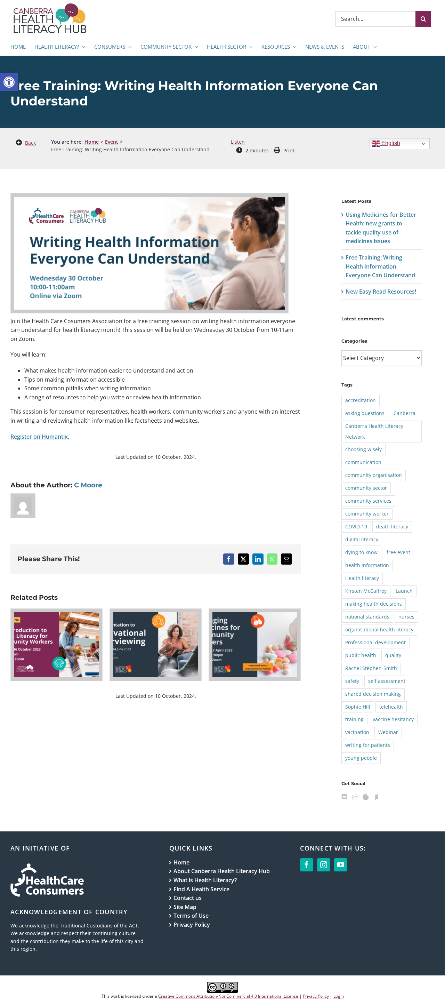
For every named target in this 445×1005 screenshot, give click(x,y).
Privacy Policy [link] (191, 924)
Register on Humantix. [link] (39, 436)
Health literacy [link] (362, 578)
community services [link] (368, 500)
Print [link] (288, 150)
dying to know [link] (361, 552)
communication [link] (363, 462)
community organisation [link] (373, 475)
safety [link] (352, 681)
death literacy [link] (392, 526)
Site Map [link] (184, 907)
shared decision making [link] (373, 694)
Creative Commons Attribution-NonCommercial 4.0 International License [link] (228, 996)
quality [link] (393, 655)
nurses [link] (406, 616)
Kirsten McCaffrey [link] (366, 591)
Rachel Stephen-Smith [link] (371, 668)
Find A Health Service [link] (201, 889)
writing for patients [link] (367, 745)
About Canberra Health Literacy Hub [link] (221, 871)
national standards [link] (367, 616)
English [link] (390, 143)
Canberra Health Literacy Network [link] (374, 431)
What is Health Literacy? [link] (205, 880)
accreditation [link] (360, 400)
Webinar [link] (388, 732)
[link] (9, 82)
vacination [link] (357, 732)
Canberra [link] (404, 413)
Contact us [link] (187, 898)
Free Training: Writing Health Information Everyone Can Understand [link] (380, 266)
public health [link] (360, 655)
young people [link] (361, 758)
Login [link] (338, 996)
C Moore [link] (88, 485)
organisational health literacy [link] (379, 629)
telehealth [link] (391, 706)
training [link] (354, 719)
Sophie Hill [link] (357, 706)
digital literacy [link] (361, 539)
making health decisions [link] (373, 603)
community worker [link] (367, 513)
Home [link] (181, 862)
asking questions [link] (365, 413)
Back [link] (30, 142)
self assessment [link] (386, 681)
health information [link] (367, 565)
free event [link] (398, 552)
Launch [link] (404, 591)
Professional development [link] (375, 642)
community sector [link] (366, 488)
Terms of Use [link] (191, 915)
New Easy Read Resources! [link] (381, 291)
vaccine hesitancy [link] (393, 719)
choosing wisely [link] (363, 449)
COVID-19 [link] (356, 526)
